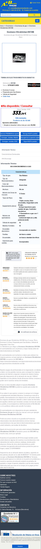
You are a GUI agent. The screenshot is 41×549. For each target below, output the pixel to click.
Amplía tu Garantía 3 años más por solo (19, 125)
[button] (34, 15)
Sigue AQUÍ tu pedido (30, 141)
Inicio (2, 26)
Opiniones (3, 485)
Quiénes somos (5, 478)
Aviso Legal (4, 495)
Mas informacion (10, 541)
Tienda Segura (5, 487)
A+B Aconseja (6, 159)
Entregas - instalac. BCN (9, 141)
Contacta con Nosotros (8, 507)
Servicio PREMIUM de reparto (9, 134)
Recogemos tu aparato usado (30, 137)
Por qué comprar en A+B (8, 482)
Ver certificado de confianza (29, 332)
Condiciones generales (7, 492)
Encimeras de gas (21, 26)
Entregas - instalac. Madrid (9, 137)
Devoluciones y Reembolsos (9, 499)
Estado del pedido (6, 502)
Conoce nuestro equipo (8, 480)
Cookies (3, 497)
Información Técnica (8, 150)
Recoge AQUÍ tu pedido (30, 134)
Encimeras (9, 26)
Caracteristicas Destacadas (11, 154)
